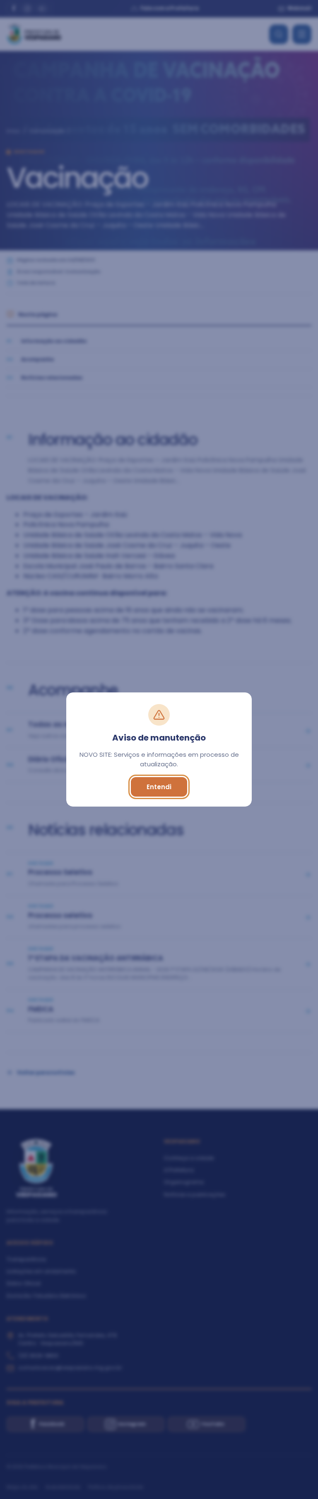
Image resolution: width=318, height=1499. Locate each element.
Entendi (159, 787)
